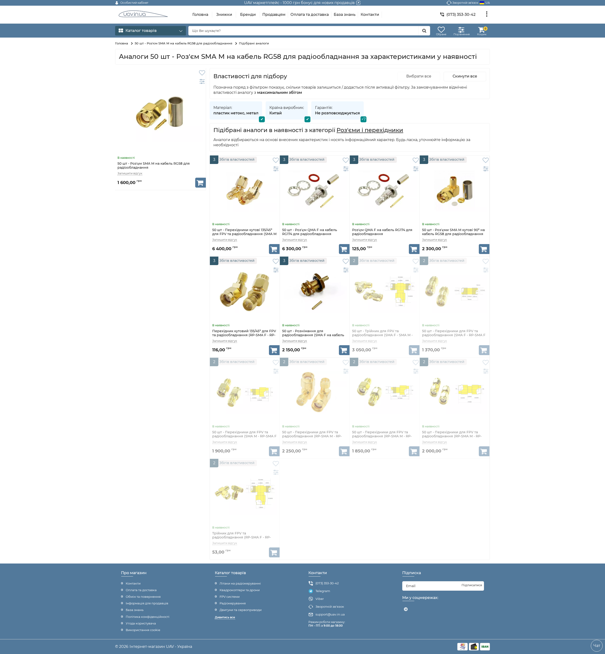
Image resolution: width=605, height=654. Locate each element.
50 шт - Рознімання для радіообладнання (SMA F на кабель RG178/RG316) (313, 335)
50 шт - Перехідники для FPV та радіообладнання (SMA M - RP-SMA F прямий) (244, 436)
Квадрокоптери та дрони (240, 590)
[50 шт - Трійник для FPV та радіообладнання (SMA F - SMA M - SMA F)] (384, 291)
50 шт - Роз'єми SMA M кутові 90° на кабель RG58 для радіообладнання (453, 232)
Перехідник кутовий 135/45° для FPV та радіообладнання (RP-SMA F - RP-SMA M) (244, 335)
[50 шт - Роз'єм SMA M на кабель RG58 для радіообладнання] (160, 113)
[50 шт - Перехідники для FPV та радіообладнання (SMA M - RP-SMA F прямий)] (244, 392)
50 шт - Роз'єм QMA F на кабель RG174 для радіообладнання (309, 232)
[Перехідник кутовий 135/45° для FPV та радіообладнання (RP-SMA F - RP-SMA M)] (244, 291)
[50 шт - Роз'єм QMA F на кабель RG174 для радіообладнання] (314, 190)
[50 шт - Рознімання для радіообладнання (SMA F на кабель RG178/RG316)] (314, 291)
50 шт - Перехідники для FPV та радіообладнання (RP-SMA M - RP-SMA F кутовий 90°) (312, 436)
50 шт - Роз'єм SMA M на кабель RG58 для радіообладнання (153, 166)
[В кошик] (200, 183)
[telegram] (405, 609)
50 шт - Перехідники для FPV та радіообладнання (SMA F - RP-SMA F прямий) (453, 335)
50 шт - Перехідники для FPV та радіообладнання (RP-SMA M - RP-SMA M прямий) (452, 436)
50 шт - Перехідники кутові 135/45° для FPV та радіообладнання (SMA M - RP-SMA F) (244, 234)
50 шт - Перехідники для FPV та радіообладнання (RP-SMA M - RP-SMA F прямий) (382, 436)
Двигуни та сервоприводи (241, 610)
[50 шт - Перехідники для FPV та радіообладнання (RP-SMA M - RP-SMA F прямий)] (384, 392)
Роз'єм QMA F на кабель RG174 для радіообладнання (382, 232)
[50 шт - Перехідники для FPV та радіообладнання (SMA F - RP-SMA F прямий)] (454, 291)
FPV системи (230, 596)
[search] (424, 30)
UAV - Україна (179, 646)
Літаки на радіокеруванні (240, 583)
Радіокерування (233, 603)
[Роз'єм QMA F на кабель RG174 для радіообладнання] (384, 190)
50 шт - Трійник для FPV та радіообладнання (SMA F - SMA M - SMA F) (382, 335)
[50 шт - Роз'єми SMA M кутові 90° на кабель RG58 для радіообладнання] (454, 190)
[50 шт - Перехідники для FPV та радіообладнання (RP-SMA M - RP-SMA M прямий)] (454, 392)
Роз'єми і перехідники (370, 130)
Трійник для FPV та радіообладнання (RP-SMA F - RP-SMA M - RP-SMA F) (241, 537)
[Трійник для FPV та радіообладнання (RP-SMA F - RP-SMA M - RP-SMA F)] (244, 493)
